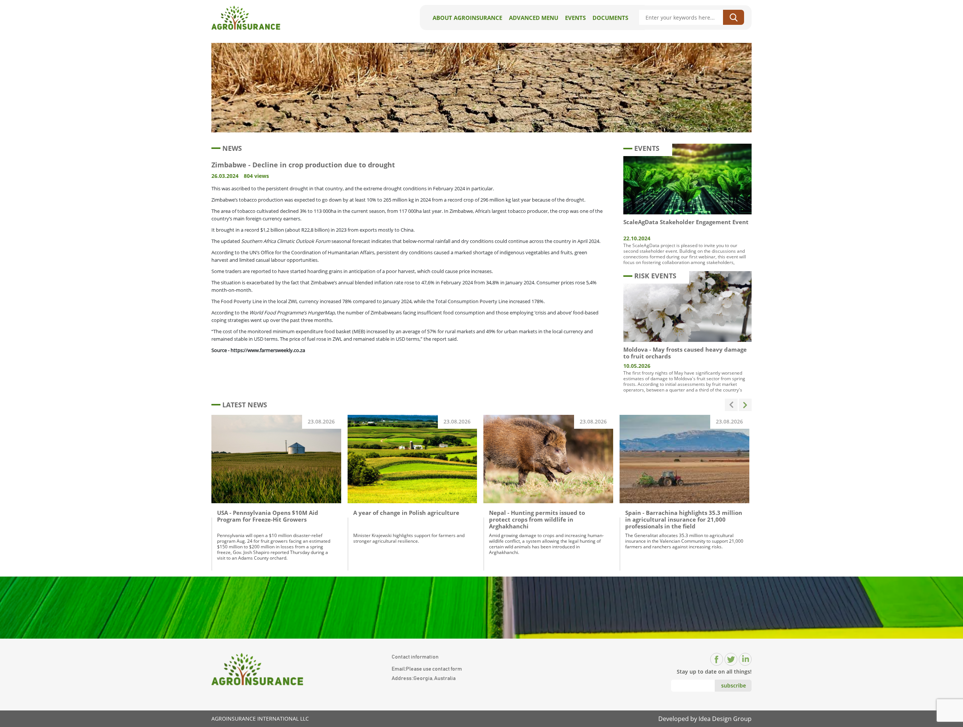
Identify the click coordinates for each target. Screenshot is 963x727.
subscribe (733, 685)
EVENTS (646, 148)
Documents (610, 17)
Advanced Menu (533, 17)
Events (575, 17)
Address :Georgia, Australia (424, 678)
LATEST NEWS (244, 404)
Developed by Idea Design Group (705, 719)
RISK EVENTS (655, 275)
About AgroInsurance (467, 17)
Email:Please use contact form (427, 669)
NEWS (232, 148)
